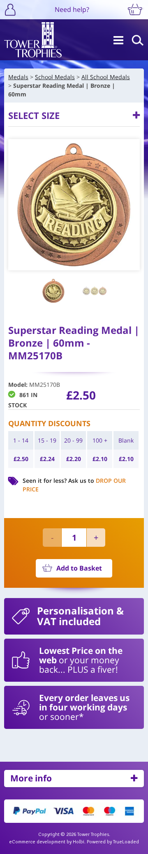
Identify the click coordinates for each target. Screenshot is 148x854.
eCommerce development (37, 842)
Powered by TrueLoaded (113, 842)
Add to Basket (79, 568)
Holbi (78, 842)
